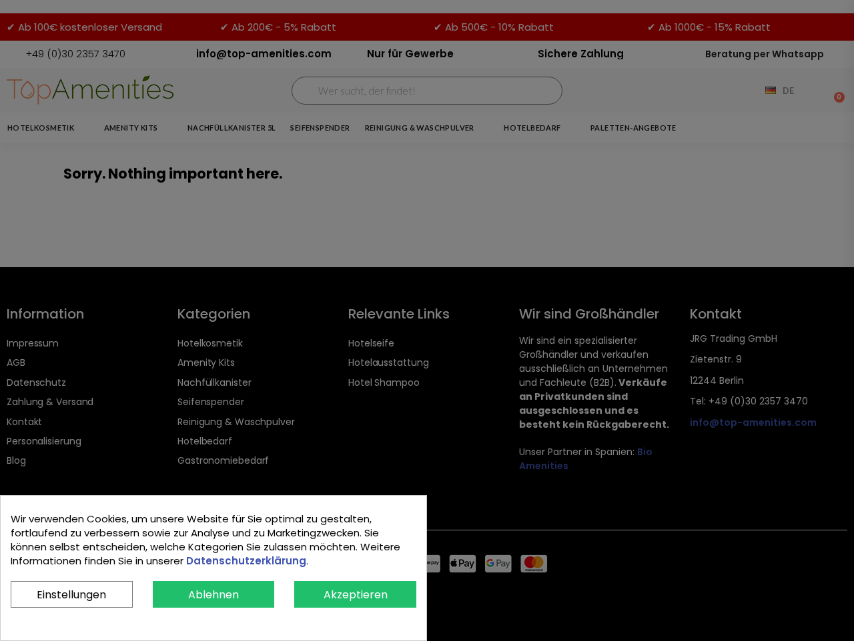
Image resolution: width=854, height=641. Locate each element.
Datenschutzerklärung (246, 561)
